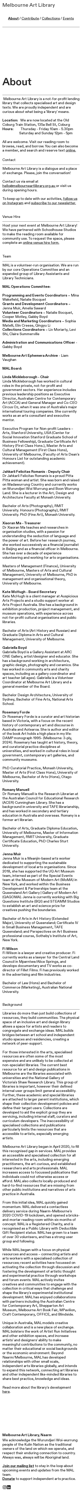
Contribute (30, 18)
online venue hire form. (41, 242)
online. (71, 150)
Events (68, 18)
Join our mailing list (18, 1465)
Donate (8, 1478)
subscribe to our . (53, 203)
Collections (51, 18)
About (13, 18)
